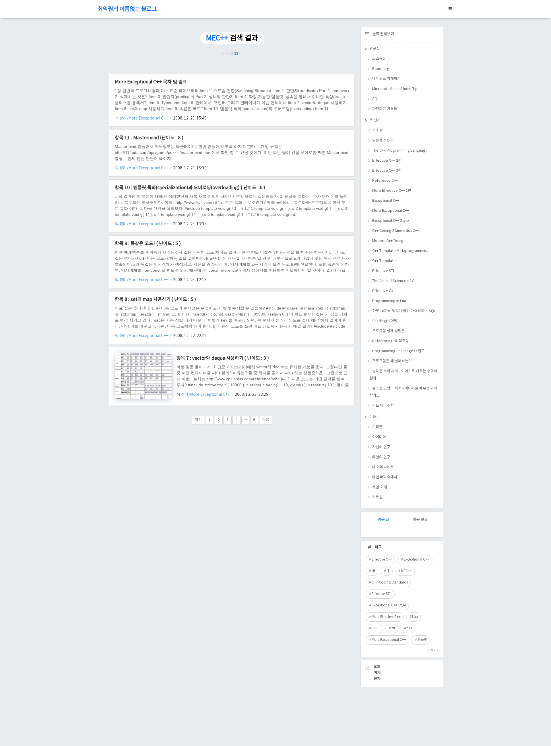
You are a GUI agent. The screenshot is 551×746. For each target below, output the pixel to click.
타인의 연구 (381, 457)
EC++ (376, 628)
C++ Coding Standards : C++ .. (397, 231)
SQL (375, 99)
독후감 (377, 130)
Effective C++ (382, 559)
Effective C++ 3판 (386, 171)
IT (388, 571)
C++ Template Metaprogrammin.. (400, 251)
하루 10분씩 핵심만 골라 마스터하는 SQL (404, 311)
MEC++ (406, 571)
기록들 (377, 427)
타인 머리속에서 (384, 477)
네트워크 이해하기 (386, 79)
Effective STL (383, 271)
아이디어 (379, 437)
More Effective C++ (386, 617)
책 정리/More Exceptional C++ (142, 118)
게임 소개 (379, 487)
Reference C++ (385, 181)
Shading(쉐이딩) (385, 321)
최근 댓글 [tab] (420, 520)
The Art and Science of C (393, 281)
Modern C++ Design (389, 241)
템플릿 (422, 640)
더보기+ (433, 650)
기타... (374, 417)
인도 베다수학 (383, 406)
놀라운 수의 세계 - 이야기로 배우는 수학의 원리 (403, 375)
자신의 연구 (381, 447)
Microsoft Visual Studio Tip (395, 89)
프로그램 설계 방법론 (388, 331)
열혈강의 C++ (382, 140)
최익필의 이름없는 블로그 (127, 9)
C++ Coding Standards (390, 582)
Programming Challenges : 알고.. (399, 351)
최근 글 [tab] (383, 520)
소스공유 (379, 59)
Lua (415, 617)
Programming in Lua (389, 301)
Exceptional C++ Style (390, 221)
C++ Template (384, 261)
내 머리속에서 (383, 467)
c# (393, 628)
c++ (409, 628)
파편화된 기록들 (384, 109)
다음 (265, 420)
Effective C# (382, 291)
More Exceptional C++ (390, 211)
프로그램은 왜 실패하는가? (393, 361)
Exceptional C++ (385, 201)
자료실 (377, 497)
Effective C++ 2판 (386, 160)
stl (373, 571)
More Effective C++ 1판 (391, 191)
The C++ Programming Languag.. (399, 150)
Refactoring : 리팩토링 (390, 341)
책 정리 (375, 120)
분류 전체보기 (383, 34)
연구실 (374, 49)
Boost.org (380, 69)
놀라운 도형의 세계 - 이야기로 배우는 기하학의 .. (403, 392)
